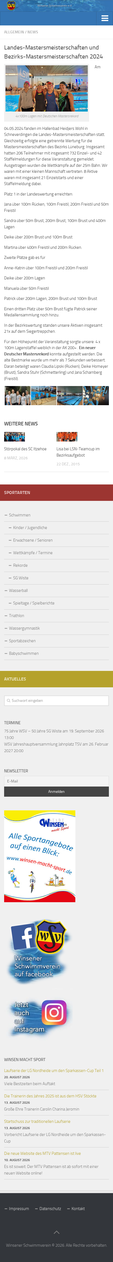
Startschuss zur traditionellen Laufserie (37, 1121)
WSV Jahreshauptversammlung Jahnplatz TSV (43, 744)
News (32, 32)
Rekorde (20, 565)
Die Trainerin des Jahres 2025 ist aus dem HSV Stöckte (50, 1096)
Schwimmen (19, 515)
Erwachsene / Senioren (33, 540)
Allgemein (14, 32)
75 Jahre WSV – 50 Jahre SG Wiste (33, 731)
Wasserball (18, 590)
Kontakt (78, 1208)
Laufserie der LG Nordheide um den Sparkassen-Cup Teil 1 (54, 1070)
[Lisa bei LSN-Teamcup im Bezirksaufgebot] (66, 437)
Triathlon (16, 615)
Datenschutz (50, 1208)
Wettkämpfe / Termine (33, 552)
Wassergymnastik (24, 628)
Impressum (19, 1208)
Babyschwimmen (24, 653)
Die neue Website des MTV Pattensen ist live (42, 1153)
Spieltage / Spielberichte (34, 603)
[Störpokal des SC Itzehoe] (14, 437)
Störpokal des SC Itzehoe (25, 448)
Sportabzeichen (22, 640)
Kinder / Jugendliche (30, 527)
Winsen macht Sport (25, 1059)
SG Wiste (21, 578)
